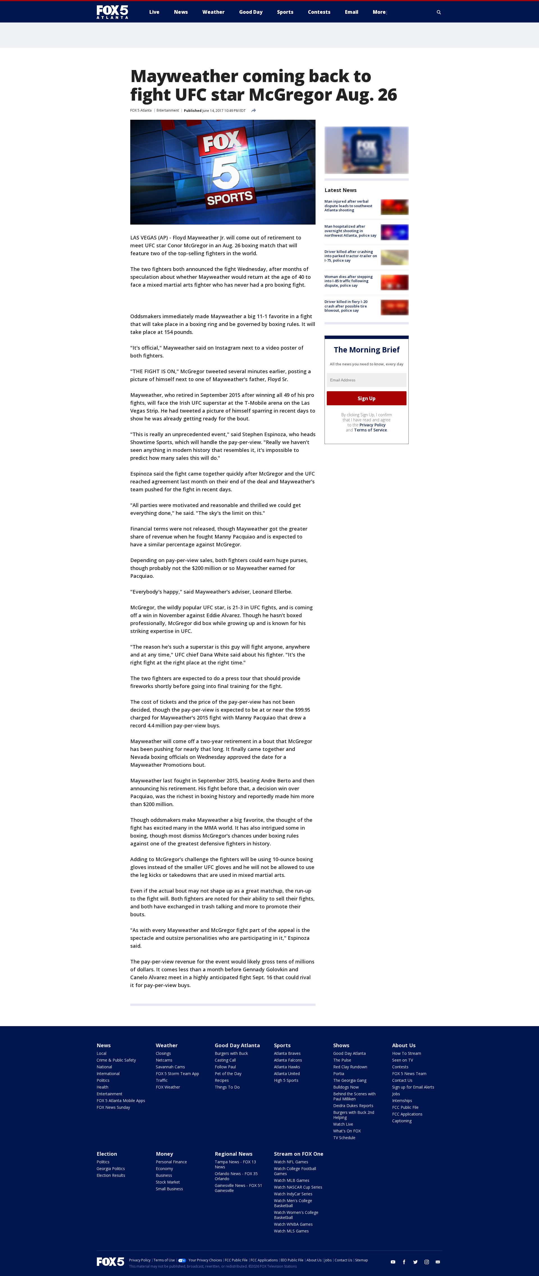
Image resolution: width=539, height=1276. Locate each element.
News (104, 1045)
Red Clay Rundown (350, 1066)
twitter (415, 1261)
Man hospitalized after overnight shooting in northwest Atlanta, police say (350, 230)
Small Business (169, 1188)
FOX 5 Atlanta (141, 110)
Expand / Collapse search (439, 12)
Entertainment (168, 110)
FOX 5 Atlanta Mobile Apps (121, 1100)
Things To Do (227, 1087)
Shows (341, 1045)
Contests (400, 1066)
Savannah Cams (170, 1066)
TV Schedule (344, 1137)
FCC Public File (405, 1107)
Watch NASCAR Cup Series (298, 1187)
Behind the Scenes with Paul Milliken (354, 1096)
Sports (282, 1045)
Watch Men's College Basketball (293, 1203)
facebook (404, 1261)
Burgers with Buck (231, 1053)
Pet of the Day (228, 1073)
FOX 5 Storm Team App (177, 1073)
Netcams (164, 1060)
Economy (164, 1168)
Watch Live (343, 1124)
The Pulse (342, 1060)
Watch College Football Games (295, 1171)
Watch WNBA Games (293, 1224)
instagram (426, 1261)
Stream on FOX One (298, 1153)
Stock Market (168, 1182)
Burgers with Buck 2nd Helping (353, 1115)
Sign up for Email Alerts (413, 1087)
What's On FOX (347, 1131)
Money (164, 1153)
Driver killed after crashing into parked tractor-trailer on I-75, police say (351, 256)
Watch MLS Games (291, 1231)
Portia (338, 1073)
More (379, 12)
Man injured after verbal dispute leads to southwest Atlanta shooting (348, 205)
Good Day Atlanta (237, 1045)
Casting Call (225, 1060)
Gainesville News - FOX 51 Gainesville (238, 1188)
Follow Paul (225, 1066)
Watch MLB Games (291, 1180)
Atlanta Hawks (287, 1066)
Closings (163, 1053)
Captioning (402, 1120)
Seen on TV (402, 1060)
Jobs (396, 1093)
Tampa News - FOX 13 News (235, 1164)
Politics (103, 1080)
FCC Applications (407, 1114)
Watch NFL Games (291, 1161)
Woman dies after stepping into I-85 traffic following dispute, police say (349, 281)
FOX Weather (168, 1087)
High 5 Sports (286, 1080)
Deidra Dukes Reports (353, 1105)
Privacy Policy (373, 424)
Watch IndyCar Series (293, 1193)
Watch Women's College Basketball (296, 1215)
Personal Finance (171, 1161)
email (437, 1261)
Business (164, 1175)
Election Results (111, 1175)
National (104, 1066)
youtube (393, 1261)
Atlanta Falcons (288, 1060)
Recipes (222, 1080)
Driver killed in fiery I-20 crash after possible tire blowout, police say (346, 306)
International (108, 1073)
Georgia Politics (111, 1168)
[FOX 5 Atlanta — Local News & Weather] (115, 12)
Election (107, 1153)
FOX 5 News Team (409, 1073)
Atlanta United (287, 1073)
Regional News (233, 1153)
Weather (167, 1045)
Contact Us (402, 1080)
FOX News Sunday (113, 1107)
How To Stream (406, 1053)
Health (102, 1087)
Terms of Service (370, 430)
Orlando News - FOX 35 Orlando (236, 1176)
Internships (402, 1100)
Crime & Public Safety (116, 1060)
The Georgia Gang (349, 1080)
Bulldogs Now (346, 1087)
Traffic (162, 1080)
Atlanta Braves (287, 1053)
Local (101, 1053)
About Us (403, 1045)
